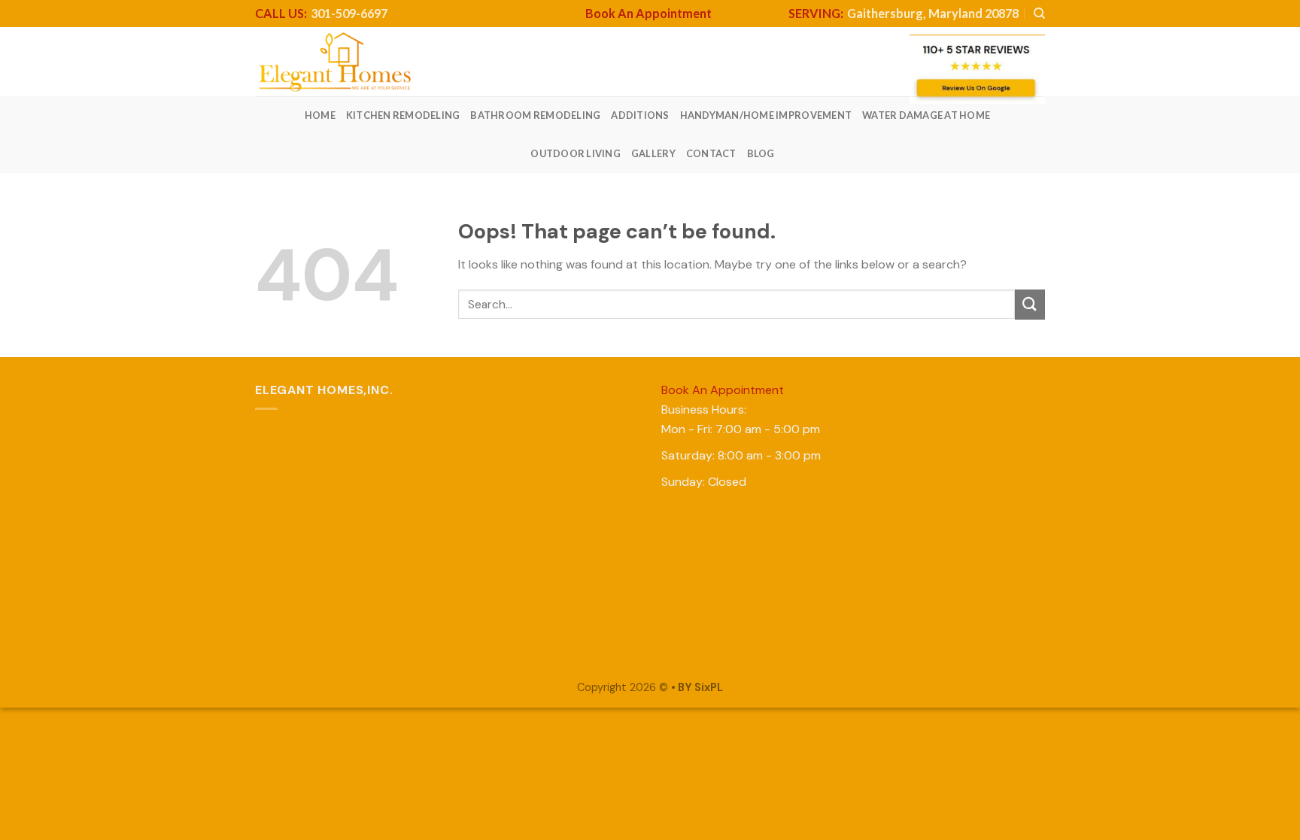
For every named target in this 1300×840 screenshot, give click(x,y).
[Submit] (1030, 304)
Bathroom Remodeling (535, 115)
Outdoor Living (575, 153)
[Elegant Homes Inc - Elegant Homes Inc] (335, 62)
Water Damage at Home (926, 115)
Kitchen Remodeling (403, 115)
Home (320, 115)
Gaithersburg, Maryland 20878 (903, 13)
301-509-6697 (321, 13)
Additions (640, 115)
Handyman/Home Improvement (766, 115)
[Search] (1039, 13)
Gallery (653, 153)
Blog (761, 153)
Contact (711, 153)
